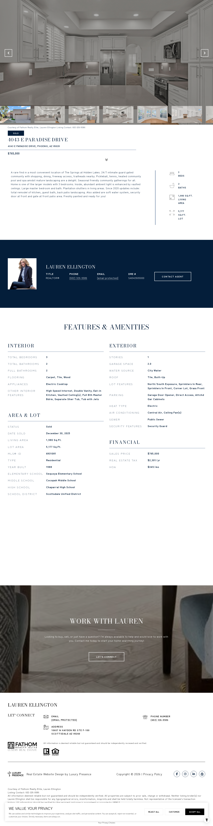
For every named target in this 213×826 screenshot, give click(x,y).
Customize (174, 811)
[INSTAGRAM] (185, 774)
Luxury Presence (80, 774)
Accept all (194, 811)
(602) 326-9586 (78, 278)
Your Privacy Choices (106, 822)
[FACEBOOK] (177, 774)
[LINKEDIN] (194, 774)
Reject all (153, 811)
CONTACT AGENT (173, 276)
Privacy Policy (152, 774)
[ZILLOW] (202, 774)
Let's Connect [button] (106, 656)
